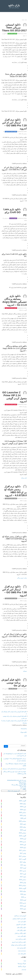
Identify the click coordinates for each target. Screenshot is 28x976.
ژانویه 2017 (23, 876)
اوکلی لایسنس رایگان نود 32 (19, 784)
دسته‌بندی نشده (22, 950)
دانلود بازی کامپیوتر (21, 924)
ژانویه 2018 (23, 847)
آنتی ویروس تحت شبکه (14, 790)
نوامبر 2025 (23, 815)
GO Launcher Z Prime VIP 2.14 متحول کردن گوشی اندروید (14, 397)
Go (6, 746)
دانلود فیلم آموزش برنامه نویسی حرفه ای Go (14, 682)
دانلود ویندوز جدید (21, 948)
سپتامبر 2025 (22, 821)
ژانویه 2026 (23, 809)
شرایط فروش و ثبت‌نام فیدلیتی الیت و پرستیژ (14, 768)
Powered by (24, 728)
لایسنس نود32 (22, 781)
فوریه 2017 (23, 873)
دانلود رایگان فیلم (12, 688)
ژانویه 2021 (23, 824)
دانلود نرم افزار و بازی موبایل (18, 945)
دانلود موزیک (23, 732)
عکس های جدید (22, 953)
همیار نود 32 (23, 786)
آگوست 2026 (22, 800)
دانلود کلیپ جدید (22, 936)
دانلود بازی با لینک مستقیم (19, 918)
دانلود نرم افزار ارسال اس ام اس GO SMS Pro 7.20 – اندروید (14, 124)
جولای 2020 (23, 827)
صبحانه (25, 671)
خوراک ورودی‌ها (22, 963)
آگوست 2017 (22, 859)
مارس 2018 (23, 841)
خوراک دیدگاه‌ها (22, 966)
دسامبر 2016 (22, 879)
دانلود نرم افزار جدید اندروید (11, 131)
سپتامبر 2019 (22, 833)
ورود (25, 960)
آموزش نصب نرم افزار (20, 915)
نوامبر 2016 (23, 882)
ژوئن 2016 (23, 894)
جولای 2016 (23, 891)
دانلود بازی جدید (13, 218)
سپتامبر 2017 (22, 856)
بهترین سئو (23, 787)
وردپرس (24, 969)
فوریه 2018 (23, 844)
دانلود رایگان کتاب (21, 930)
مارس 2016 (23, 903)
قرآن (25, 735)
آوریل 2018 (23, 838)
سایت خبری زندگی (22, 578)
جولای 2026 (23, 803)
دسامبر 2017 (22, 850)
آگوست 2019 (22, 835)
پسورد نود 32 (22, 783)
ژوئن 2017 (23, 865)
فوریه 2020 (23, 830)
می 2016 (23, 897)
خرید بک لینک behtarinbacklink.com (16, 780)
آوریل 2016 (23, 900)
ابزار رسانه (24, 478)
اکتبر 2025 (23, 818)
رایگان (24, 789)
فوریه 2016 (23, 906)
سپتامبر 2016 (22, 885)
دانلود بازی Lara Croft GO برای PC (15, 212)
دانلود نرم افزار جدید (12, 33)
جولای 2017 (23, 862)
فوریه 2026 (23, 806)
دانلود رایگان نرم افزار (20, 933)
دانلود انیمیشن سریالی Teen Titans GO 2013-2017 (14, 27)
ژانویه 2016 (23, 908)
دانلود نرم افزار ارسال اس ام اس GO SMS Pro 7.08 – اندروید (14, 591)
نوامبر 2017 (23, 853)
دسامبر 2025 (22, 812)
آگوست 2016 (22, 888)
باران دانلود (14, 5)
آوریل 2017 (23, 868)
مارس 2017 (23, 870)
